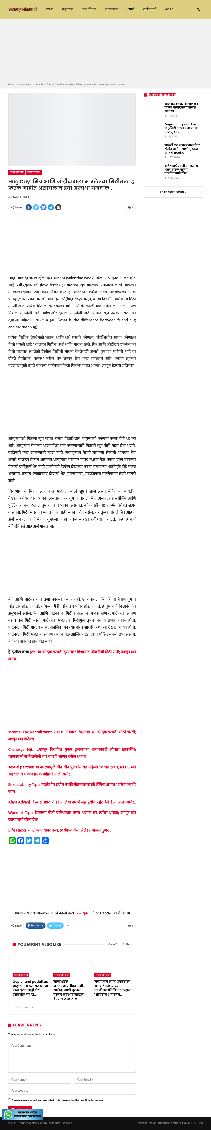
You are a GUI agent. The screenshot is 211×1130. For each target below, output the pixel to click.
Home (49, 9)
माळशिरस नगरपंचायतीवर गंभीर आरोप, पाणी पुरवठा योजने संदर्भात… (182, 149)
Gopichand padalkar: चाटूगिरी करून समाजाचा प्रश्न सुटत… (181, 128)
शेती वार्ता (149, 9)
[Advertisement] (105, 51)
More (169, 9)
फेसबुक (82, 913)
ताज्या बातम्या (16, 172)
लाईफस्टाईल (33, 172)
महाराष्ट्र (67, 9)
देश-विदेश (89, 9)
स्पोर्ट (131, 9)
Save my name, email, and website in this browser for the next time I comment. (58, 1100)
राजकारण (111, 9)
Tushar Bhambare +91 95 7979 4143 (180, 1123)
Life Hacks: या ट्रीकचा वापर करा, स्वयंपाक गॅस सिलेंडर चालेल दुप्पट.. (59, 830)
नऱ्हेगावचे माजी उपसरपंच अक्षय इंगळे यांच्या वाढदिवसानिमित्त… (181, 169)
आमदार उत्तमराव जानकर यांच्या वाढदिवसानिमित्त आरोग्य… (181, 107)
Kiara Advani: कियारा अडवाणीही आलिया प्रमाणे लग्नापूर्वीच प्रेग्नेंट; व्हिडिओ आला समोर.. (72, 802)
